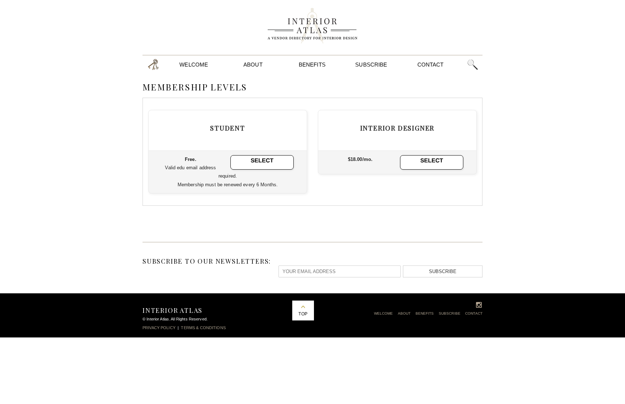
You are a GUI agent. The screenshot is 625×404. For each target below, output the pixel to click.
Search (472, 64)
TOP (302, 313)
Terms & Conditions (203, 328)
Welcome (193, 64)
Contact (430, 64)
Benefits (312, 64)
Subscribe (371, 64)
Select (262, 161)
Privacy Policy (159, 328)
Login (153, 64)
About (253, 64)
